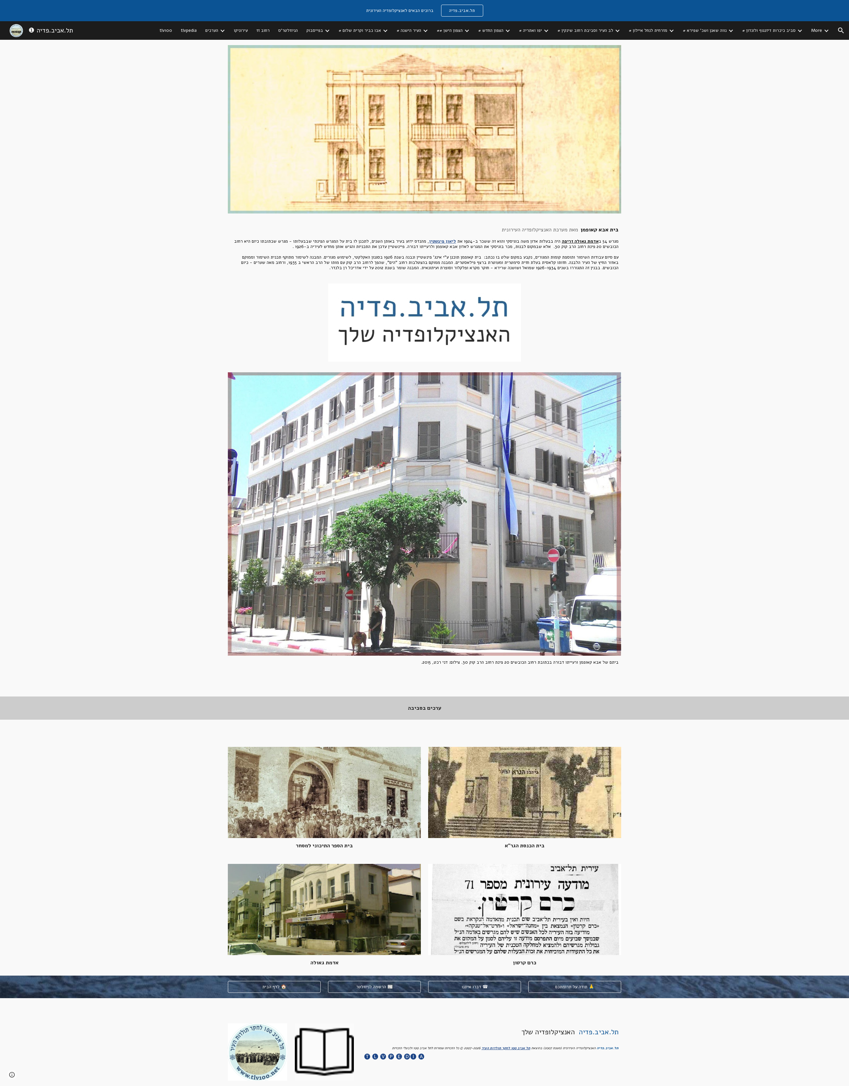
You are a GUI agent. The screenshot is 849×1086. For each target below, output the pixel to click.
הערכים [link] (211, 30)
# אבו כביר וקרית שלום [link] (360, 30)
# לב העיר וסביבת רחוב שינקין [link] (585, 30)
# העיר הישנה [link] (409, 30)
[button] (841, 30)
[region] (424, 10)
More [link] (816, 30)
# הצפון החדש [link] (490, 30)
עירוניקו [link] (241, 30)
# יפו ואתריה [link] (530, 30)
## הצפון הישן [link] (450, 30)
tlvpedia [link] (189, 30)
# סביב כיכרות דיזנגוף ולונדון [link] (769, 30)
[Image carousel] (424, 322)
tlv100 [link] (166, 30)
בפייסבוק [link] (314, 30)
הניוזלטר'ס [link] (288, 30)
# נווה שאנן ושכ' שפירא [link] (705, 30)
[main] (424, 248)
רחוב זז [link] (263, 30)
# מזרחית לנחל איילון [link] (648, 30)
